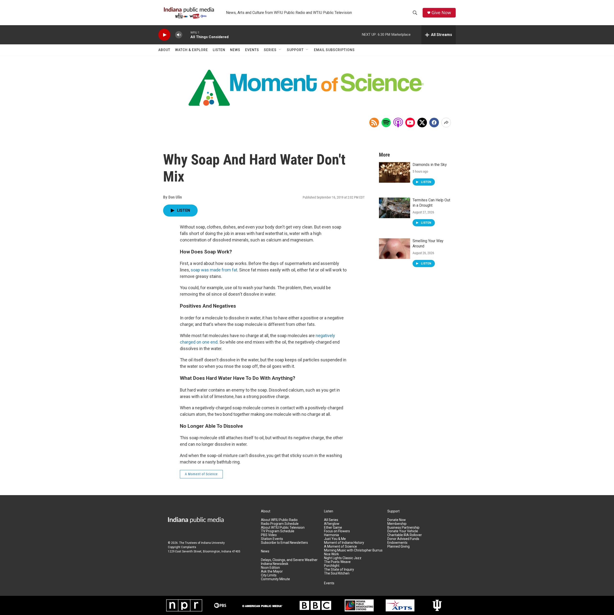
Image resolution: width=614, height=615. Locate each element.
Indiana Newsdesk (274, 564)
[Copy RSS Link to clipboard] (374, 122)
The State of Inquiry (339, 569)
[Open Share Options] (446, 122)
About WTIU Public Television (283, 527)
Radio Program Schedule (280, 524)
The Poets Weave (337, 562)
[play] (164, 35)
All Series (331, 520)
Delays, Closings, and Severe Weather (289, 560)
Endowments (397, 543)
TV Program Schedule (277, 531)
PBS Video (269, 535)
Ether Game (333, 527)
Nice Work (331, 554)
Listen (219, 50)
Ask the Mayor (272, 571)
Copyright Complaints (182, 547)
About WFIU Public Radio (279, 520)
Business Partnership (403, 527)
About (164, 50)
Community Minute (275, 579)
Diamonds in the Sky (430, 164)
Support (295, 50)
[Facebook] (434, 122)
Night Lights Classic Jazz (342, 558)
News (235, 50)
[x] (422, 122)
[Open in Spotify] (386, 122)
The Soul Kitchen (336, 573)
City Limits (269, 575)
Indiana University (213, 543)
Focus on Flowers (337, 531)
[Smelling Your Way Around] (394, 248)
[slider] (186, 34)
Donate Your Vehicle (402, 531)
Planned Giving (398, 546)
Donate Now (396, 520)
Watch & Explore (191, 50)
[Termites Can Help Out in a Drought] (394, 208)
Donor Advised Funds (403, 539)
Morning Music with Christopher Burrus (353, 550)
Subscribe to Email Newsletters (284, 543)
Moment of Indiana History (344, 543)
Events (252, 50)
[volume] (179, 34)
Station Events (272, 539)
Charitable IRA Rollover (404, 535)
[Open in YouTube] (410, 122)
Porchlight (331, 566)
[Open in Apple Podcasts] (398, 122)
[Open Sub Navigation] (280, 50)
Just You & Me (335, 539)
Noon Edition (270, 567)
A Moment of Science (201, 474)
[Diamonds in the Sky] (394, 172)
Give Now (441, 12)
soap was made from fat (214, 269)
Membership (397, 524)
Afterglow (331, 524)
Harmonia (331, 535)
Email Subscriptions (334, 50)
